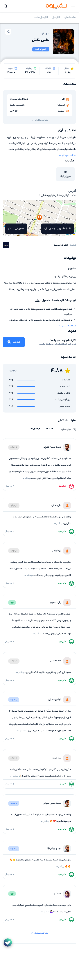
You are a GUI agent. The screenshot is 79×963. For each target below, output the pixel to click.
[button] (39, 218)
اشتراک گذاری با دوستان (60, 229)
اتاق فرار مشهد (41, 17)
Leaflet (69, 234)
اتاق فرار (56, 17)
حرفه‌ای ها (35, 429)
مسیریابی (19, 229)
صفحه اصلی (70, 17)
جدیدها (49, 429)
